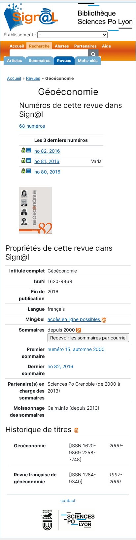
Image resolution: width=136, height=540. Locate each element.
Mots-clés (88, 60)
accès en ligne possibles (74, 319)
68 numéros (32, 126)
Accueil (17, 46)
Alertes (62, 46)
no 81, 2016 (46, 161)
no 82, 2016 (47, 151)
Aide (106, 46)
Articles (14, 60)
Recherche (39, 46)
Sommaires (40, 60)
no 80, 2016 (47, 172)
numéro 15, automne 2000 (76, 349)
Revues (64, 60)
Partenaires (85, 46)
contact (68, 500)
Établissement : (20, 34)
